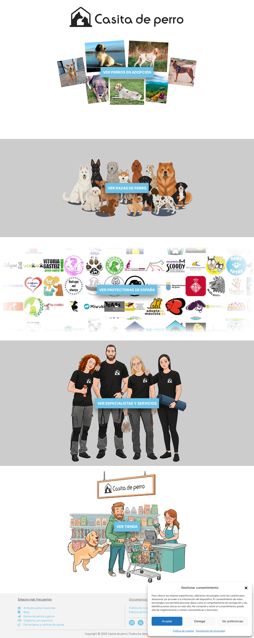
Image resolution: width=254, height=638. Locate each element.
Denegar (199, 621)
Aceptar (167, 621)
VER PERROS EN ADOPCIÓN (127, 72)
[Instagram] (132, 623)
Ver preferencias (232, 621)
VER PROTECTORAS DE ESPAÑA (127, 290)
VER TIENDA (127, 527)
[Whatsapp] (140, 623)
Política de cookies (183, 630)
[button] (246, 588)
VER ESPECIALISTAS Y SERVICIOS (127, 403)
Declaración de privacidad (210, 630)
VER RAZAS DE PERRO (127, 188)
